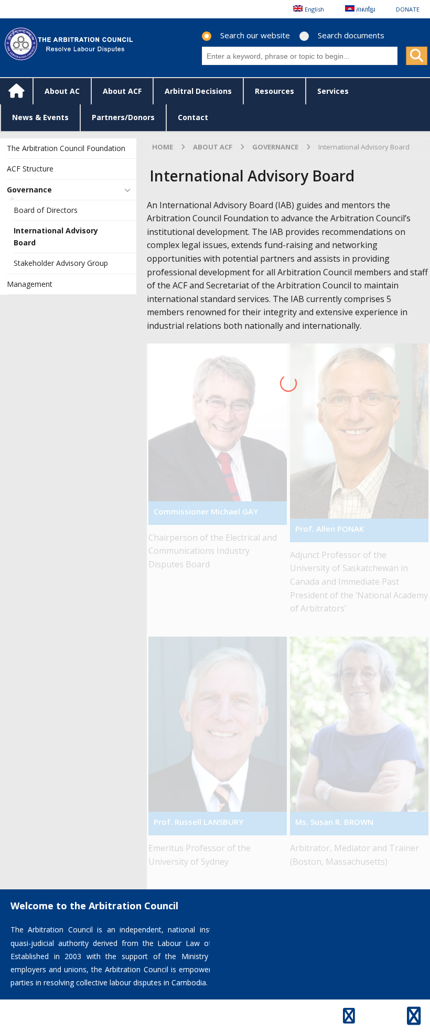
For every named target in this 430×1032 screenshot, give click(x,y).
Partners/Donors (123, 117)
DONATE (408, 9)
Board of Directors (46, 210)
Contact (193, 117)
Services (333, 91)
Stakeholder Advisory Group (61, 263)
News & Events (40, 117)
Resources (274, 91)
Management (29, 284)
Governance (29, 190)
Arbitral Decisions (198, 91)
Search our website (255, 35)
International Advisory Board (56, 236)
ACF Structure (30, 169)
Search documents (351, 35)
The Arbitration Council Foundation (66, 148)
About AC (62, 91)
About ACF (122, 91)
